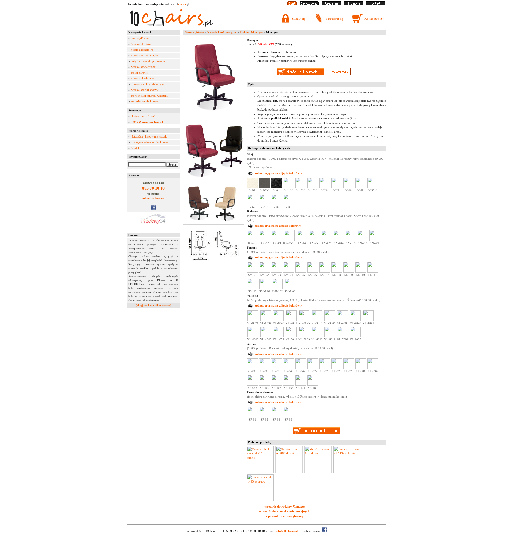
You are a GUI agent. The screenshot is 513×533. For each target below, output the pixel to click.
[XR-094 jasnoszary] (372, 368)
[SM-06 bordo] (312, 271)
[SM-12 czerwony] (252, 288)
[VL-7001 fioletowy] (342, 336)
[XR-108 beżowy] (276, 384)
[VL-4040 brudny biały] (355, 320)
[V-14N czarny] (288, 187)
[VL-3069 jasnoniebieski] (329, 320)
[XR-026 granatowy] (276, 368)
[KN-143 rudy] (302, 239)
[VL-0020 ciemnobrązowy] (252, 320)
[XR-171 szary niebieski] (300, 384)
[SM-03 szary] (276, 271)
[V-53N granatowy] (372, 187)
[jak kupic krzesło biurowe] (309, 4)
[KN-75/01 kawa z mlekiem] (289, 239)
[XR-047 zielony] (300, 368)
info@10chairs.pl (153, 197)
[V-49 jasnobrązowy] (360, 187)
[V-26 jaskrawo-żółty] (324, 187)
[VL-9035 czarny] (355, 336)
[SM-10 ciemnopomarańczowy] (360, 271)
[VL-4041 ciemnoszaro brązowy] (368, 320)
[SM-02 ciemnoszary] (264, 271)
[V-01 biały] (252, 187)
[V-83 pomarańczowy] (288, 203)
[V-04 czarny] (276, 187)
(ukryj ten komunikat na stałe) (153, 305)
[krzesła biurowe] (171, 28)
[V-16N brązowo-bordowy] (300, 187)
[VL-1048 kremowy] (278, 320)
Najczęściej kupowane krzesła (149, 136)
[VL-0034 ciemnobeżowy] (265, 320)
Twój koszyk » (374, 18)
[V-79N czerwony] (264, 203)
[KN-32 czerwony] (264, 239)
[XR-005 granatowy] (252, 368)
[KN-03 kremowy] (252, 239)
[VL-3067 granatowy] (317, 320)
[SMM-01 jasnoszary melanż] (264, 288)
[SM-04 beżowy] (288, 271)
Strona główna (140, 38)
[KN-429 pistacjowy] (326, 239)
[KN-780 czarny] (374, 239)
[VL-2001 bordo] (291, 320)
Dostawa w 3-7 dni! (143, 115)
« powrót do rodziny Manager (284, 506)
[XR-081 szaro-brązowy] (360, 368)
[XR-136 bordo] (288, 384)
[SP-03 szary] (276, 416)
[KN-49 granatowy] (276, 239)
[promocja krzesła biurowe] (353, 4)
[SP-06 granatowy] (288, 416)
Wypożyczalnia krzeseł (145, 101)
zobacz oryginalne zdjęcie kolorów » (278, 173)
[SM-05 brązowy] (300, 271)
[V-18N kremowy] (312, 187)
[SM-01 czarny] (252, 271)
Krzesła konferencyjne (144, 55)
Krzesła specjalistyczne (145, 89)
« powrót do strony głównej (284, 516)
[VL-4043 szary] (252, 336)
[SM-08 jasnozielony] (336, 271)
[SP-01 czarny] (252, 416)
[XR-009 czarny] (264, 368)
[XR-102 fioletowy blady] (264, 384)
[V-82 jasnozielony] (276, 203)
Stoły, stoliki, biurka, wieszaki (149, 95)
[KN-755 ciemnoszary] (362, 239)
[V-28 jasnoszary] (336, 187)
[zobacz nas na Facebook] (153, 208)
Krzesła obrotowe (141, 43)
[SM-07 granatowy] (324, 271)
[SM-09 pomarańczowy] (348, 271)
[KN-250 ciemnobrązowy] (314, 239)
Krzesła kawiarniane (143, 66)
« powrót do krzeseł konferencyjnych (284, 511)
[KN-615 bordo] (350, 239)
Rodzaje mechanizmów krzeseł (150, 142)
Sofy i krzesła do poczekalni (148, 61)
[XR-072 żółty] (312, 368)
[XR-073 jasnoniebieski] (324, 368)
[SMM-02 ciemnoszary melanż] (277, 288)
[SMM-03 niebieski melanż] (290, 288)
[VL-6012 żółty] (317, 336)
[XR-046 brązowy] (288, 368)
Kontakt (136, 148)
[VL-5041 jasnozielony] (291, 336)
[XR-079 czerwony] (348, 368)
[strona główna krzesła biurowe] (292, 4)
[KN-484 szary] (338, 239)
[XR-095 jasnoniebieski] (252, 384)
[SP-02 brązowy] (264, 416)
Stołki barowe (139, 72)
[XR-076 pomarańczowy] (336, 368)
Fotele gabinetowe (142, 49)
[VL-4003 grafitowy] (342, 320)
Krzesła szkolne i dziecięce (147, 84)
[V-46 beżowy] (348, 187)
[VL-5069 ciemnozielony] (304, 336)
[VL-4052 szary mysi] (278, 336)
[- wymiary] (215, 245)
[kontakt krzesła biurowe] (375, 4)
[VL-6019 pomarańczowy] (329, 336)
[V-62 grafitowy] (252, 203)
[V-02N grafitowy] (264, 187)
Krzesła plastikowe (142, 78)
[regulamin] (331, 4)
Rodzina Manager (251, 32)
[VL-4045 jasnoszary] (265, 336)
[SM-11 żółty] (372, 271)
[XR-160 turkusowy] (312, 384)
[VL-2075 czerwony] (304, 320)
